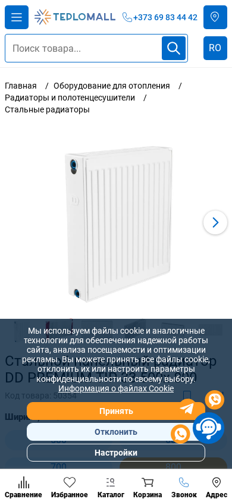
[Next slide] (215, 222)
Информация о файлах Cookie (116, 388)
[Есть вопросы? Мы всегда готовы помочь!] (197, 418)
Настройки (116, 452)
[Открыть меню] (17, 17)
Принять (116, 411)
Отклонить (116, 432)
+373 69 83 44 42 (165, 17)
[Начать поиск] (174, 48)
